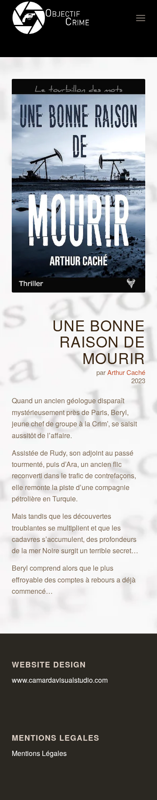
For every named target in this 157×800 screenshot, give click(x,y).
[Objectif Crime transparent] (65, 17)
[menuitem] (140, 17)
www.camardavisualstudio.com (60, 680)
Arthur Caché (126, 372)
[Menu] (140, 17)
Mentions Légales (39, 753)
